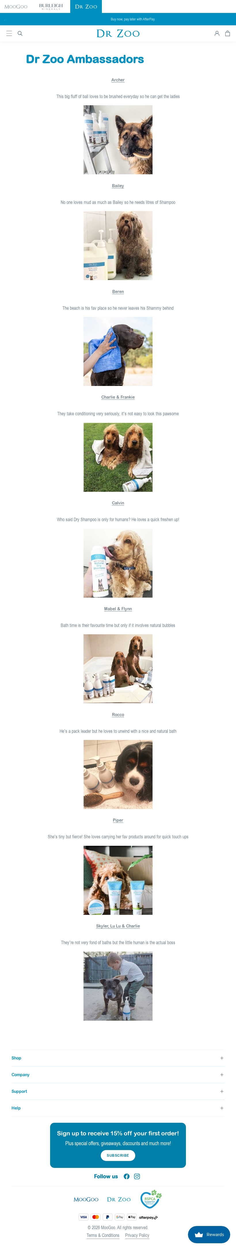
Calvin (118, 503)
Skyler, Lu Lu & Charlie (118, 926)
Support (19, 1091)
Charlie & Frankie (118, 397)
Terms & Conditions (103, 1235)
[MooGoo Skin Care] (118, 33)
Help (16, 1108)
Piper (118, 820)
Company (21, 1074)
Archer (118, 80)
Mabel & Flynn (118, 609)
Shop (16, 1058)
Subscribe (118, 1156)
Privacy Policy (137, 1235)
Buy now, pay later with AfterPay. (118, 19)
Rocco (118, 714)
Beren (118, 291)
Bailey (118, 185)
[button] (16, 6)
